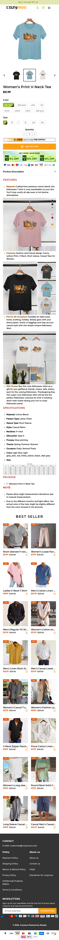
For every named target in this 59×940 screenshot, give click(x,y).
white (7, 111)
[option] (16, 75)
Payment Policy (10, 858)
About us (34, 858)
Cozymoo (24, 925)
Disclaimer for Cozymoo (41, 875)
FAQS (32, 869)
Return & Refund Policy (14, 869)
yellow (17, 111)
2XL (33, 122)
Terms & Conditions (12, 890)
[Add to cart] (26, 555)
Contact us (35, 863)
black (28, 111)
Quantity (29, 130)
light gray (22, 105)
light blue (8, 105)
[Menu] (49, 8)
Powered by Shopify (38, 925)
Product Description (13, 171)
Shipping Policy (10, 863)
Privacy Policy (9, 875)
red (41, 105)
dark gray (40, 111)
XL (26, 122)
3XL (42, 122)
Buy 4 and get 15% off (28, 2)
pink (33, 105)
